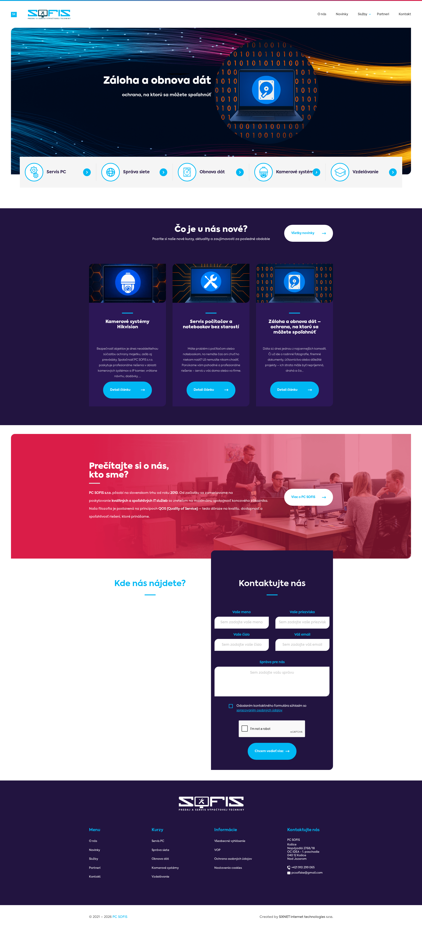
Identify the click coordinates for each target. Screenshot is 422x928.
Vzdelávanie (365, 172)
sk (14, 14)
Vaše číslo (241, 634)
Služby (362, 14)
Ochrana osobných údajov (233, 859)
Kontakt (405, 14)
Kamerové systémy (296, 172)
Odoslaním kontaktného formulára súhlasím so (271, 708)
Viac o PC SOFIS (303, 497)
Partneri (383, 14)
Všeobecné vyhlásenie (229, 841)
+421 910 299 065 (303, 867)
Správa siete (136, 172)
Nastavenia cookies (228, 868)
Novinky (342, 14)
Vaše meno (241, 612)
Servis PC (56, 172)
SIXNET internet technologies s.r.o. (306, 917)
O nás (322, 14)
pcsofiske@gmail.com (307, 872)
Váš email (302, 634)
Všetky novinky (302, 233)
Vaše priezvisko (302, 612)
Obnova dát (212, 172)
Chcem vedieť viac (269, 751)
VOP (217, 850)
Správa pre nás (272, 662)
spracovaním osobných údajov (259, 710)
